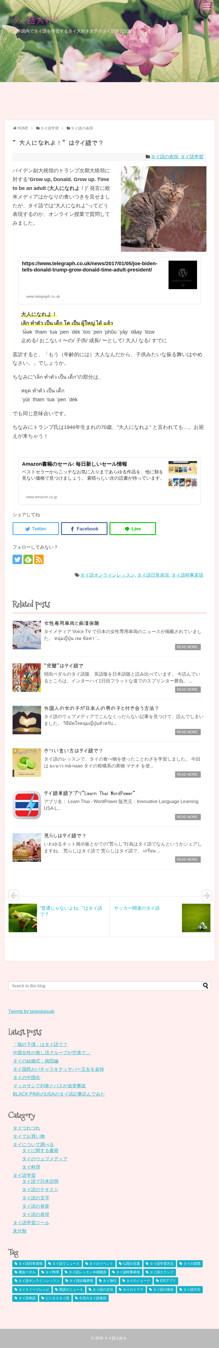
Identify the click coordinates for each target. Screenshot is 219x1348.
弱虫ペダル (27, 1272)
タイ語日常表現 (153, 575)
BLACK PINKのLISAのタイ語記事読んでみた (59, 1094)
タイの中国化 (26, 1077)
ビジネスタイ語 (57, 1298)
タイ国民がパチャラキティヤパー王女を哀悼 (58, 1069)
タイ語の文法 (103, 1290)
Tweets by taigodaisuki (31, 1011)
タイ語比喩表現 (81, 1281)
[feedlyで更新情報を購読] (28, 559)
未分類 (20, 1231)
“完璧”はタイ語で (64, 665)
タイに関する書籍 (40, 1150)
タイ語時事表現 (187, 575)
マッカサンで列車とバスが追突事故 (49, 1085)
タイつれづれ (26, 1128)
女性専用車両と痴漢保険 (71, 623)
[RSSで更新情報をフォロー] (39, 559)
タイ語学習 (192, 156)
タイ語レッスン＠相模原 (87, 1272)
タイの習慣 (191, 1264)
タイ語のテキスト (40, 1189)
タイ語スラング (162, 1272)
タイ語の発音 (35, 1206)
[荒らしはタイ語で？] (27, 847)
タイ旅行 (110, 1281)
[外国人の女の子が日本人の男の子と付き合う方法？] (27, 720)
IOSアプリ (168, 1281)
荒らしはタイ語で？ (65, 835)
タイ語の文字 (35, 1197)
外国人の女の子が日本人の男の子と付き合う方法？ (101, 708)
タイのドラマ (133, 1290)
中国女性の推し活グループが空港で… (51, 1052)
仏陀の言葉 (131, 1264)
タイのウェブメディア (45, 1158)
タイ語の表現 (164, 156)
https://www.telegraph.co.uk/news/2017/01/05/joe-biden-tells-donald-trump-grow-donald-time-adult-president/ (89, 267)
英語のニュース (71, 1290)
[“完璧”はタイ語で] (27, 677)
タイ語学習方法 (162, 1264)
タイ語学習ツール (31, 1222)
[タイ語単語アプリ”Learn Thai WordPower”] (27, 805)
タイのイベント (101, 1264)
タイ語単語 (27, 1298)
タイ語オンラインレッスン (107, 575)
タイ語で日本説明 (40, 1181)
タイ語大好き (36, 20)
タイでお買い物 (29, 1136)
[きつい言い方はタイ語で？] (27, 762)
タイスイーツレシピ (34, 1290)
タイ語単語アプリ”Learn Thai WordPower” (89, 793)
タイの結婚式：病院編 (35, 1061)
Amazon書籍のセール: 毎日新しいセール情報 (74, 464)
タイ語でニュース (66, 1264)
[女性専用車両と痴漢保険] (27, 635)
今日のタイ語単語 (92, 1298)
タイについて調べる (33, 1144)
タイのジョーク (138, 1281)
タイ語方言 (191, 1290)
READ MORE (187, 647)
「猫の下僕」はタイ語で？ (40, 1044)
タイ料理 (31, 1167)
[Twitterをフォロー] (17, 559)
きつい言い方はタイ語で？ (74, 750)
